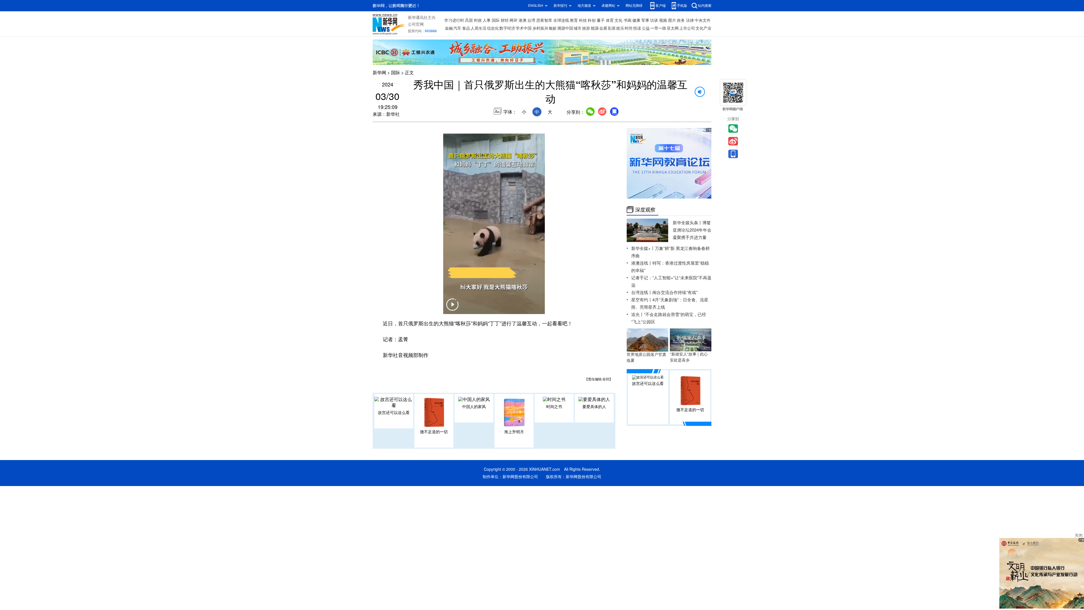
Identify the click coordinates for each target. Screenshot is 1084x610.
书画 (627, 20)
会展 (603, 28)
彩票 (612, 28)
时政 (478, 20)
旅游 (586, 28)
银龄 (553, 28)
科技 (583, 20)
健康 (636, 20)
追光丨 (637, 314)
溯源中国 (565, 28)
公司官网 (416, 24)
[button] (452, 308)
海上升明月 (514, 432)
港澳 (522, 20)
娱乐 (620, 28)
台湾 (531, 20)
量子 (601, 20)
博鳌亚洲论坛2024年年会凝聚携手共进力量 (692, 230)
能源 (595, 28)
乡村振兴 (540, 28)
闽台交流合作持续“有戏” (675, 292)
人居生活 (478, 28)
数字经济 (507, 28)
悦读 (637, 28)
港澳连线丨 (641, 263)
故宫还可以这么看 (394, 413)
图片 (672, 20)
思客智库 (544, 20)
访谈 (654, 20)
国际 (496, 20)
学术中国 (524, 28)
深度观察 (645, 209)
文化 (618, 20)
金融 (449, 28)
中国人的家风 (474, 407)
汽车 (457, 28)
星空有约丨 (641, 300)
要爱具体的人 (594, 407)
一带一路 (658, 28)
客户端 (660, 5)
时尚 (629, 28)
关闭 (1079, 535)
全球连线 (561, 20)
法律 (690, 20)
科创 (592, 20)
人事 (487, 20)
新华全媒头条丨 (687, 223)
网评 (513, 20)
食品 (466, 28)
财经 (505, 20)
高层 (469, 20)
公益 (646, 28)
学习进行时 (454, 20)
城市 (578, 28)
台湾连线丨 (641, 292)
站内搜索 (704, 5)
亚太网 (673, 28)
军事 (645, 20)
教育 (574, 20)
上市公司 (687, 28)
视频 (663, 20)
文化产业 (703, 28)
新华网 (379, 72)
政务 (681, 20)
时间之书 (554, 407)
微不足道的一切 (434, 432)
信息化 (493, 28)
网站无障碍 (634, 5)
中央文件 (703, 20)
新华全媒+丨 (643, 248)
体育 (610, 20)
